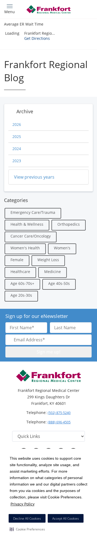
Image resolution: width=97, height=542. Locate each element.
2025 (16, 136)
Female (17, 259)
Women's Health (25, 247)
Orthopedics (68, 224)
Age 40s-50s (59, 283)
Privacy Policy (22, 503)
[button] (27, 529)
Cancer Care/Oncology (31, 236)
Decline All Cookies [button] (27, 518)
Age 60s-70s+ (22, 283)
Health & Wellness (27, 224)
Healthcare (20, 271)
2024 (16, 148)
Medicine (52, 271)
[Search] (82, 8)
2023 (16, 160)
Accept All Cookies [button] (65, 518)
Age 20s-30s (21, 295)
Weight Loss (48, 259)
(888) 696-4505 (59, 422)
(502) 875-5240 (59, 412)
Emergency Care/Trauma (33, 212)
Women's (62, 247)
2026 (16, 124)
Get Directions (37, 38)
